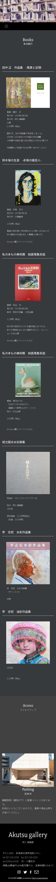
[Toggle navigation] (6, 26)
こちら (30, 241)
